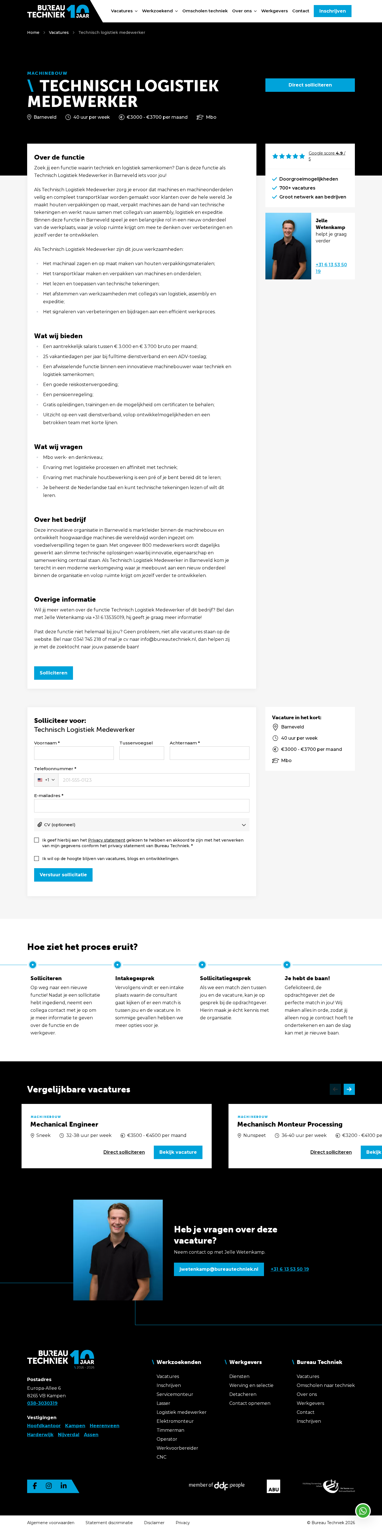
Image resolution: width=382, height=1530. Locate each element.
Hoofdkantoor (44, 1425)
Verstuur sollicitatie (63, 874)
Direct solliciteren (310, 85)
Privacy (183, 1522)
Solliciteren (53, 673)
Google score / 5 (327, 156)
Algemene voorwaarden (50, 1522)
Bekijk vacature (178, 1152)
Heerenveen (104, 1425)
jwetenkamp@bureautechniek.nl (219, 1269)
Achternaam (183, 743)
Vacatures (59, 32)
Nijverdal (68, 1434)
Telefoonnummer (53, 768)
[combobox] (46, 780)
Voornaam (45, 743)
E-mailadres (47, 795)
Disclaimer (154, 1522)
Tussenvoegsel (136, 743)
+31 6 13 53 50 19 (331, 268)
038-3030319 (42, 1403)
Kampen (75, 1425)
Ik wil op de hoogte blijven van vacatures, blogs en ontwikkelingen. (110, 858)
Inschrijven (332, 11)
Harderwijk (40, 1434)
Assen (91, 1434)
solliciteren (124, 1152)
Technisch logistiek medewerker (111, 32)
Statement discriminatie (109, 1522)
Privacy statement (106, 840)
